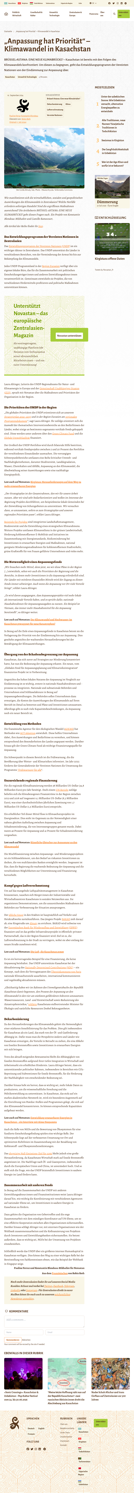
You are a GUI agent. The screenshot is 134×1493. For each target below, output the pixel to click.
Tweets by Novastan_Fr (104, 270)
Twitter (48, 1286)
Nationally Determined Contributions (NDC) (49, 967)
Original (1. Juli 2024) (17, 122)
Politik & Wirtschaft (16, 14)
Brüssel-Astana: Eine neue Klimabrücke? (63, 99)
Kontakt (63, 1445)
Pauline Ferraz (15, 116)
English (41, 1428)
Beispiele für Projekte (15, 522)
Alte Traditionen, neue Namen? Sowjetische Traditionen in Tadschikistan (113, 126)
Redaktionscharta (67, 1428)
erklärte (32, 1004)
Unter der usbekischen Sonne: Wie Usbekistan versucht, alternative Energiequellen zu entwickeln (113, 104)
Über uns (102, 14)
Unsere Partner (66, 1437)
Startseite (8, 31)
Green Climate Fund (63, 433)
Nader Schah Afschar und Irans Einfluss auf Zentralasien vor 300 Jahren (108, 1396)
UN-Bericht (62, 790)
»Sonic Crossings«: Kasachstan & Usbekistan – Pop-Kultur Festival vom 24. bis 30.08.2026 (21, 1396)
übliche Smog (16, 915)
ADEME (69, 729)
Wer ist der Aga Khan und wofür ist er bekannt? (115, 164)
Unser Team (65, 1433)
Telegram (69, 1286)
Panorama (93, 14)
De (93, 3)
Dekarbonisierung (54, 104)
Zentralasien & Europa (75, 14)
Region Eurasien (51, 266)
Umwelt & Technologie (54, 14)
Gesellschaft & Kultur (36, 14)
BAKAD (66, 919)
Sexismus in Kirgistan (113, 140)
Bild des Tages (102, 178)
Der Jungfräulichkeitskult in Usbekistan (115, 151)
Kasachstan (10, 77)
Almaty (33, 923)
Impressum (64, 1441)
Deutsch (31, 1428)
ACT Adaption (27, 733)
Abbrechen (26, 1340)
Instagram (31, 1290)
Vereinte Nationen (54, 115)
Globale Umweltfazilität (17, 438)
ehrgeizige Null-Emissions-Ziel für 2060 (30, 1153)
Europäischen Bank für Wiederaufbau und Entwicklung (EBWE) (42, 927)
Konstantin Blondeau (29, 116)
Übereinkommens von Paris (66, 971)
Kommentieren (12, 1340)
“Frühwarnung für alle (29, 770)
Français (31, 1434)
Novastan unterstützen (69, 335)
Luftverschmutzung (55, 110)
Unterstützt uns (123, 14)
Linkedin (15, 1290)
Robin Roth (26, 119)
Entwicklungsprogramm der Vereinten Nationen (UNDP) (39, 246)
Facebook (58, 1286)
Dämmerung (107, 201)
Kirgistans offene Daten (110, 258)
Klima (68, 104)
